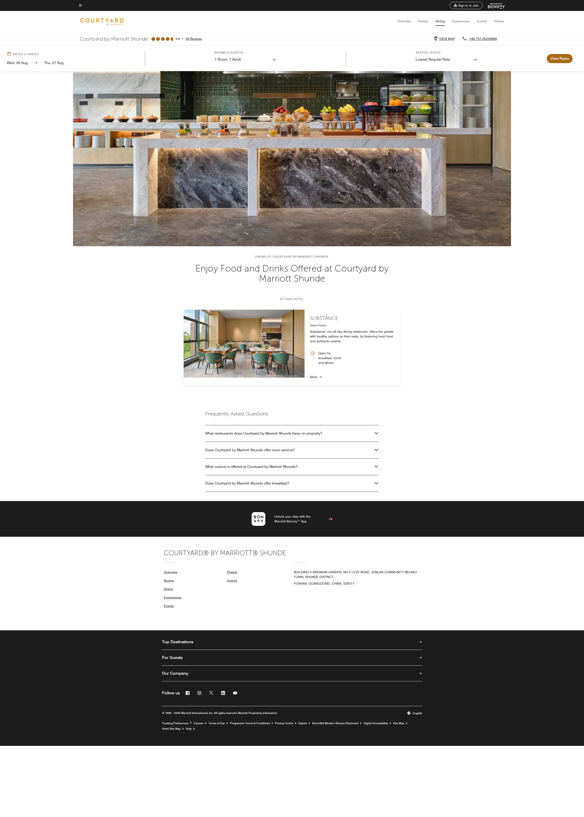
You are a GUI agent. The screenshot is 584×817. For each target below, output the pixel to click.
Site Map (398, 723)
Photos (499, 21)
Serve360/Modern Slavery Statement (335, 723)
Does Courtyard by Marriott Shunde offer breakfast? (247, 483)
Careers (198, 723)
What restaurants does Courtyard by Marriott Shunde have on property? (263, 433)
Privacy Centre (284, 723)
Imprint (232, 580)
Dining (440, 21)
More (314, 377)
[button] (466, 5)
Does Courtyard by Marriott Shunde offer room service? (250, 450)
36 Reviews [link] (193, 39)
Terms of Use (217, 723)
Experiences (461, 21)
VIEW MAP (447, 39)
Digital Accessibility (376, 723)
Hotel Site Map (171, 728)
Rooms (423, 21)
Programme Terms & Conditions (250, 723)
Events (482, 21)
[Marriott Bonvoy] (494, 5)
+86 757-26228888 (483, 39)
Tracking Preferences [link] (175, 723)
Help (189, 728)
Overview (404, 21)
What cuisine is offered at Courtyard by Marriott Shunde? (251, 466)
